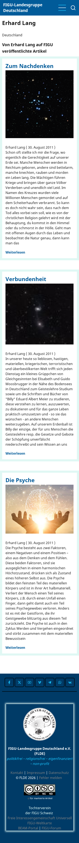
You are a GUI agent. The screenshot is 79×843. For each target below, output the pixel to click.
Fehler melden (50, 777)
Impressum (36, 772)
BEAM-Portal (28, 828)
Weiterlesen (15, 252)
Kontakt (17, 772)
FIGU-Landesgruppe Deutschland (22, 7)
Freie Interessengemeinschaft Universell (40, 818)
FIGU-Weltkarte (39, 823)
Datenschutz (59, 772)
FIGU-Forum (51, 828)
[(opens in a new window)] (9, 682)
